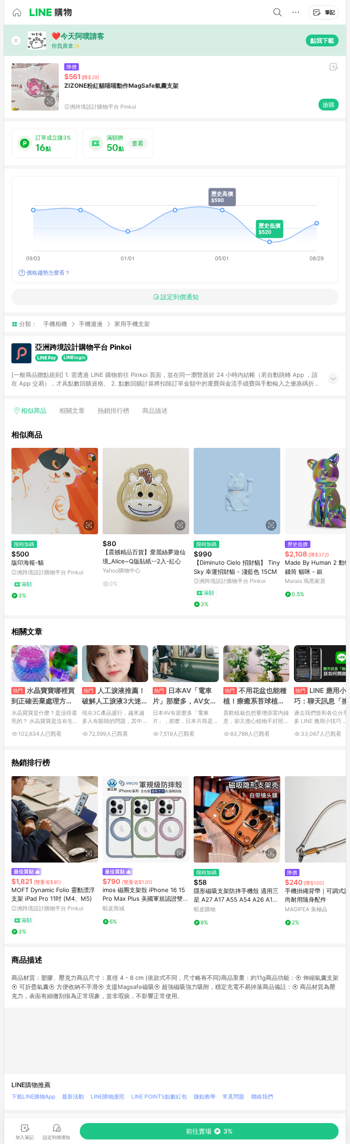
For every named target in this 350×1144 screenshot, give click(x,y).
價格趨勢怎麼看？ (48, 272)
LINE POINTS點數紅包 (159, 1096)
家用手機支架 (132, 324)
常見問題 (233, 1096)
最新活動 (73, 1096)
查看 (138, 143)
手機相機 (55, 323)
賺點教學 (205, 1096)
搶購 (329, 104)
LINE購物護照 (107, 1096)
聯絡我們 (262, 1096)
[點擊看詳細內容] (54, 491)
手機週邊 (91, 323)
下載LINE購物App (33, 1096)
